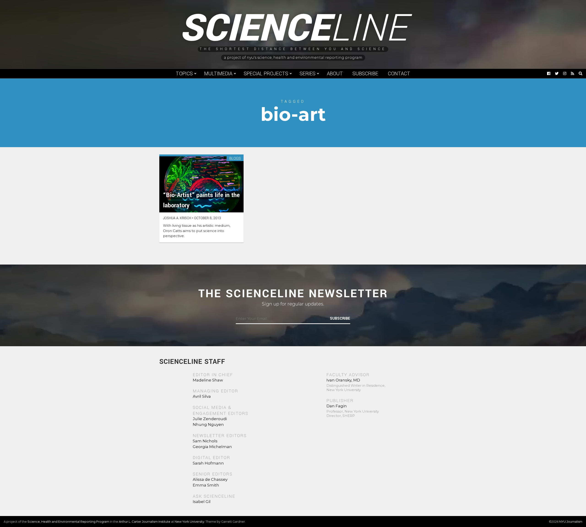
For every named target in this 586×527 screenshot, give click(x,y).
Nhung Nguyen (208, 424)
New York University (189, 521)
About (335, 73)
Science (293, 28)
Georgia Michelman (212, 446)
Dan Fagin (336, 406)
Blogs (235, 158)
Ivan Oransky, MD (343, 380)
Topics (184, 73)
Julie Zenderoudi (210, 418)
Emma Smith (206, 485)
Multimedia (218, 73)
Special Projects (266, 73)
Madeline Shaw (208, 380)
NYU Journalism (570, 521)
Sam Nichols (205, 441)
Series (307, 73)
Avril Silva (202, 396)
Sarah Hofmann (208, 463)
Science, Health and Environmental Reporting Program (68, 521)
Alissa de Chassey (210, 479)
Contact (399, 73)
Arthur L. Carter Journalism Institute (144, 521)
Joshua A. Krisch (177, 218)
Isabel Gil (202, 501)
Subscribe (365, 73)
